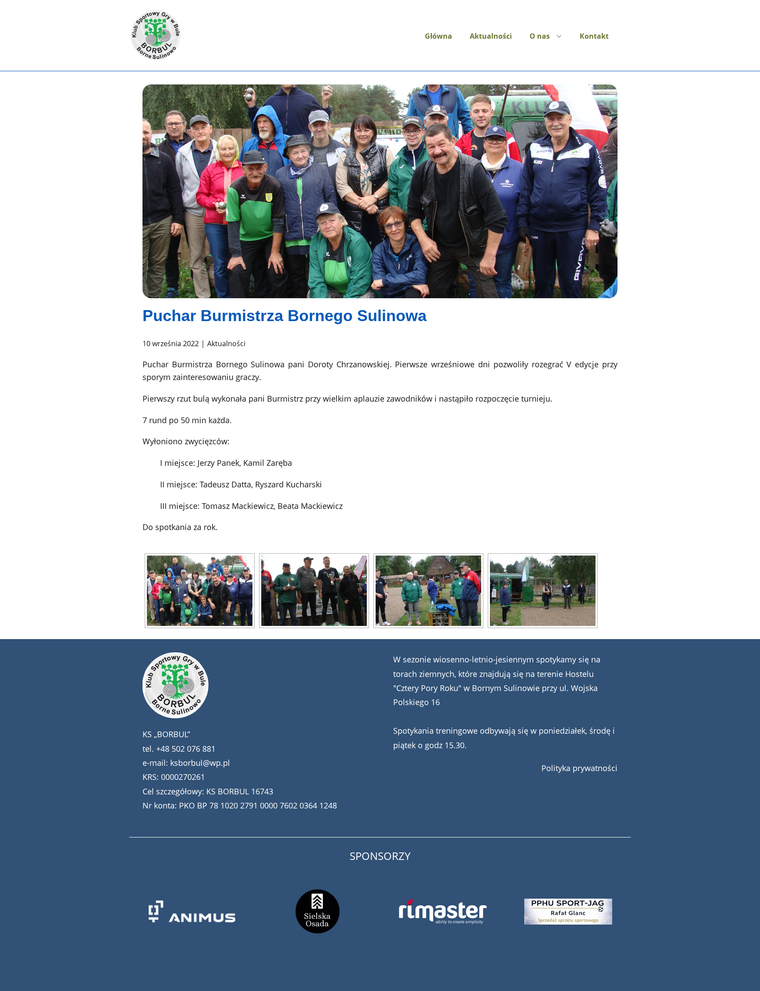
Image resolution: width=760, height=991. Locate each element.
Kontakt (594, 36)
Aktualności (491, 36)
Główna (438, 36)
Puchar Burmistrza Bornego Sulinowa (284, 316)
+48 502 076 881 (186, 748)
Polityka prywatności (579, 768)
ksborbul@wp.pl (200, 762)
